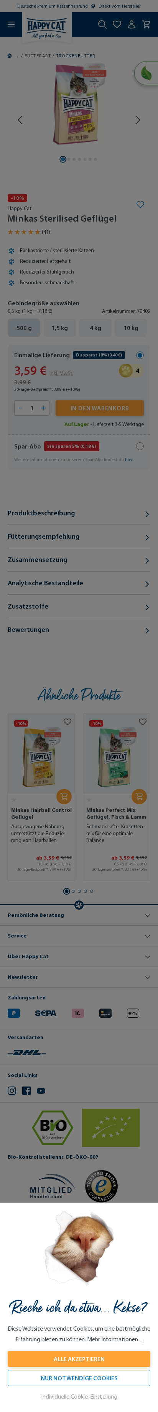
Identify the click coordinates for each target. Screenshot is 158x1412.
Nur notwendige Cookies (79, 1378)
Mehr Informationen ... (115, 1339)
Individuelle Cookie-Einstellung (79, 1396)
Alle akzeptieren (79, 1359)
